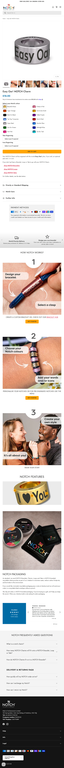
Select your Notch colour (11, 103)
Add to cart (32, 151)
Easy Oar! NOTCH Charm (13, 18)
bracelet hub (52, 317)
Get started (32, 321)
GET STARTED (32, 398)
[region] (44, 612)
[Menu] (60, 7)
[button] (56, 7)
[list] (32, 50)
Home (4, 18)
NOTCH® (9, 764)
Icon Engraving (8, 142)
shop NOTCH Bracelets (12, 166)
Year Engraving (8, 135)
